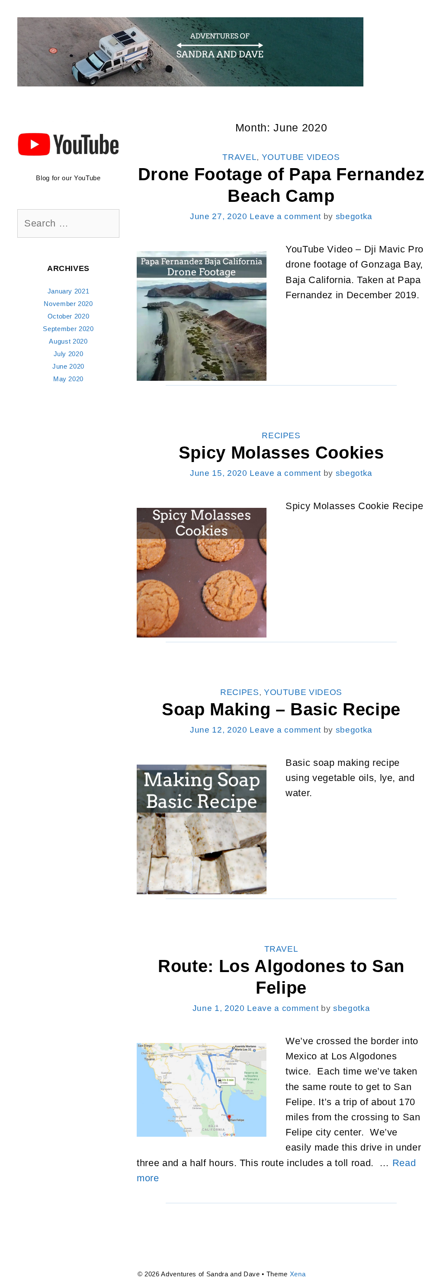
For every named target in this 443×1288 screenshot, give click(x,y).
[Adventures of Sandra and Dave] (190, 51)
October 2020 (69, 316)
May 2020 (68, 379)
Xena (298, 1274)
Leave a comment (285, 216)
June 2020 (68, 366)
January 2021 (69, 291)
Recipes (281, 435)
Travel (239, 157)
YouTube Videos (301, 157)
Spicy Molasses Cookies (281, 452)
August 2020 (68, 341)
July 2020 (68, 353)
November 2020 (68, 303)
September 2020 (68, 328)
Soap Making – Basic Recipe (281, 709)
